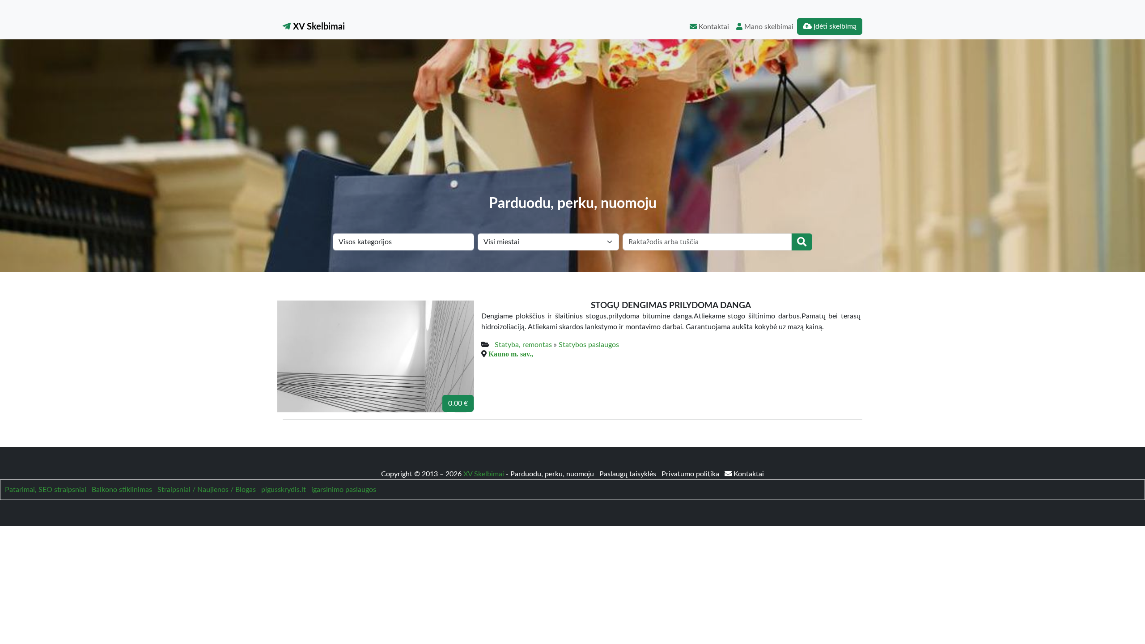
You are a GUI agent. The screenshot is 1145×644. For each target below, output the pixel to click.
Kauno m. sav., (510, 353)
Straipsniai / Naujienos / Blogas (206, 489)
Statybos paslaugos (589, 344)
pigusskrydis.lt (283, 489)
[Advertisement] (572, 128)
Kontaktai (713, 26)
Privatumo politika (691, 474)
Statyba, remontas (523, 344)
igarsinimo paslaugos (343, 489)
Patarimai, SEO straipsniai (45, 489)
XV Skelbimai (318, 26)
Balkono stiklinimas (122, 489)
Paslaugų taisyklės (628, 474)
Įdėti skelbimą (834, 26)
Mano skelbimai (767, 26)
